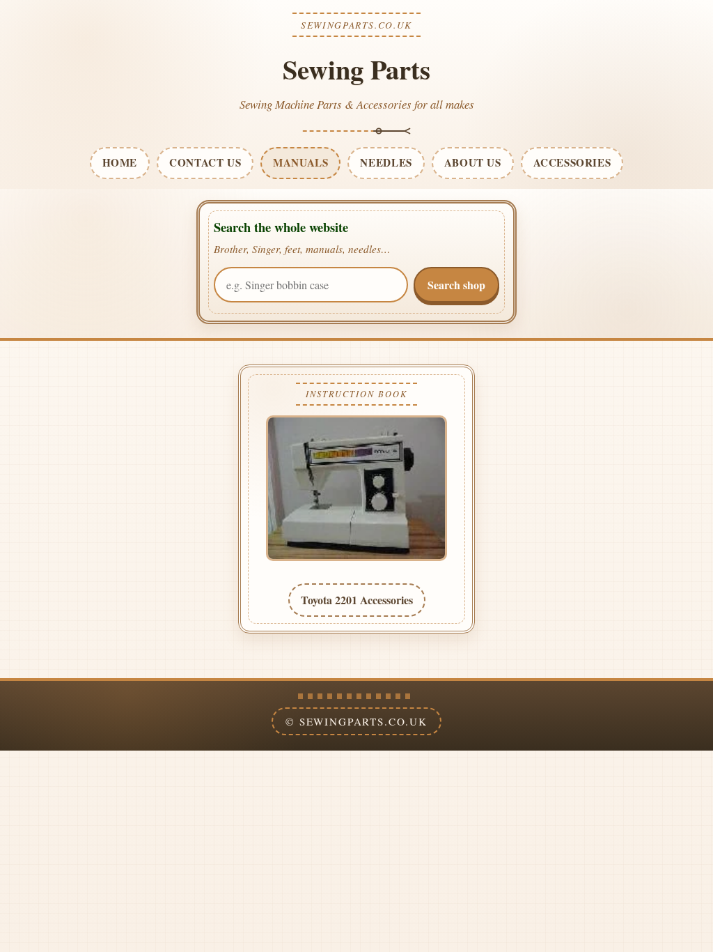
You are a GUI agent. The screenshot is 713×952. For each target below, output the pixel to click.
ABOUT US (472, 162)
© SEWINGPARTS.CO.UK (356, 721)
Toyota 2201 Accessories (357, 600)
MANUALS (300, 162)
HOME (119, 162)
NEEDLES (386, 162)
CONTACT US (205, 162)
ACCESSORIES (572, 162)
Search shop (456, 285)
